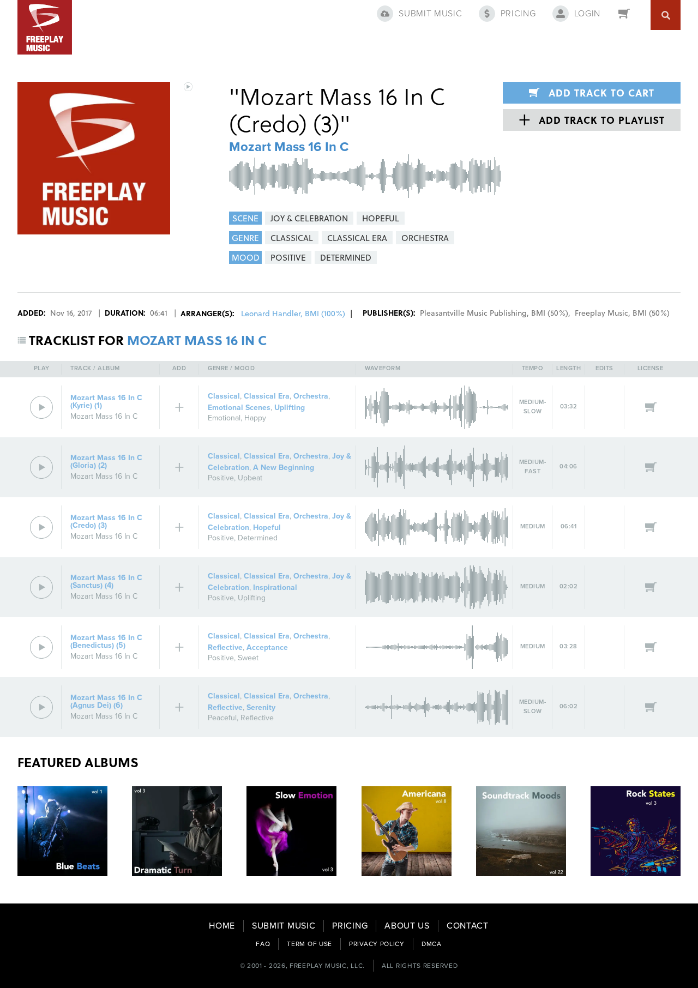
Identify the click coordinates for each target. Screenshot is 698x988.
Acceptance (267, 647)
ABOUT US (407, 926)
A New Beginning (283, 467)
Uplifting (289, 407)
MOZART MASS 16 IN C (197, 340)
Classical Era (267, 396)
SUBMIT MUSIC (283, 926)
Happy (255, 418)
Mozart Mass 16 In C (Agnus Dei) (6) (106, 701)
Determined (258, 538)
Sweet (248, 657)
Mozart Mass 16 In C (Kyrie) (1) (106, 401)
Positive (221, 478)
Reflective (225, 647)
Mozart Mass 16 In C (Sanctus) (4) (106, 581)
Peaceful (222, 717)
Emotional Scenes (239, 407)
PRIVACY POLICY (377, 944)
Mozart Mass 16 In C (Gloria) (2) (106, 461)
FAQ (263, 944)
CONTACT (468, 926)
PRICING (350, 926)
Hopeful (267, 527)
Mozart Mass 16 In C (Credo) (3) (106, 521)
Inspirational (275, 587)
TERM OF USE (309, 944)
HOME (222, 926)
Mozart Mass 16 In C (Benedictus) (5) (106, 641)
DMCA (432, 944)
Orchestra (310, 396)
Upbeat (250, 478)
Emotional (224, 418)
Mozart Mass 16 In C (288, 147)
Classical (224, 396)
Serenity (260, 707)
